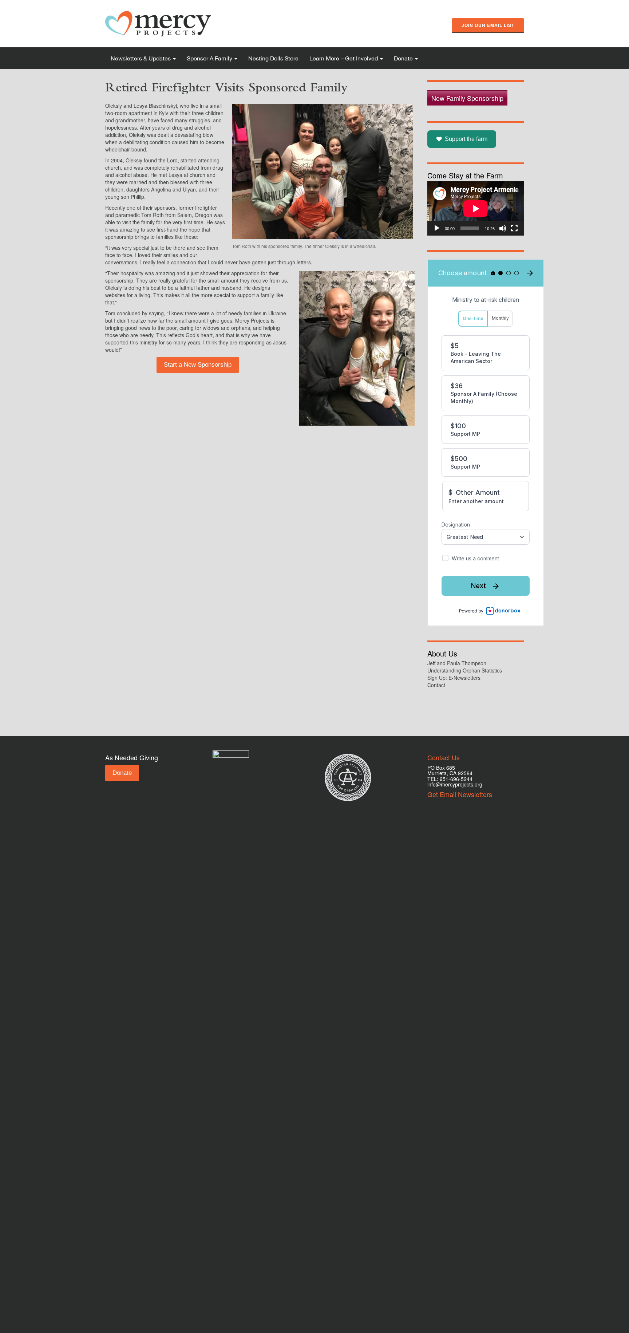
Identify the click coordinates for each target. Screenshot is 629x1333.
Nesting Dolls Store (273, 58)
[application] (475, 208)
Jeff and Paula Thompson (456, 663)
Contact (436, 685)
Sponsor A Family (210, 58)
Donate (404, 58)
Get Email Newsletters (459, 794)
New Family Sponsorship (467, 98)
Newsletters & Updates (141, 58)
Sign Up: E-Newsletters (453, 677)
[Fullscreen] (514, 228)
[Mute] (502, 228)
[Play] (436, 228)
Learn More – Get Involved (344, 58)
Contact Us (443, 757)
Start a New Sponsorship (198, 364)
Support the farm (466, 139)
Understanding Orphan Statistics (464, 670)
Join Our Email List (488, 25)
